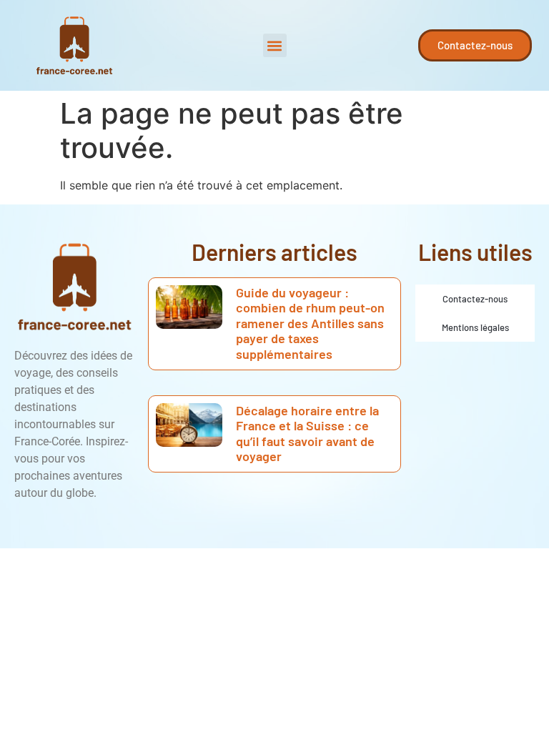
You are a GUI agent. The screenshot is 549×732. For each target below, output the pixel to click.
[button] (275, 45)
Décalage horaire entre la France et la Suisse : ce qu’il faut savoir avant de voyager (307, 433)
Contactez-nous (475, 299)
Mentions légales (475, 327)
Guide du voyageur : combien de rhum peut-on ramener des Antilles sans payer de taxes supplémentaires (310, 323)
